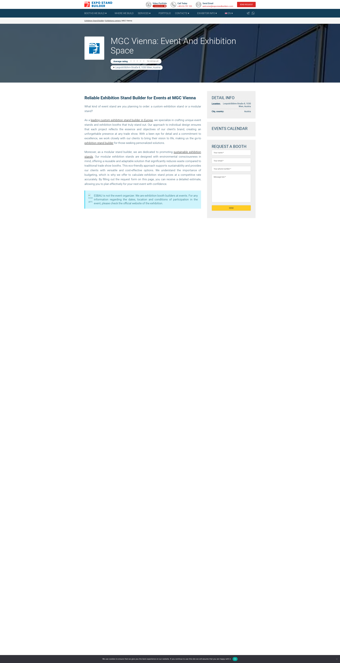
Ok (235, 659)
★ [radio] (131, 61)
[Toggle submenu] (111, 13)
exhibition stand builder (98, 143)
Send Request (246, 4)
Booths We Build (94, 13)
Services (143, 13)
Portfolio (165, 13)
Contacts (181, 13)
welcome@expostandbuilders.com (218, 6)
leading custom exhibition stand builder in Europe (122, 120)
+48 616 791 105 (184, 6)
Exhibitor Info (206, 13)
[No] (336, 659)
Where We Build (124, 13)
